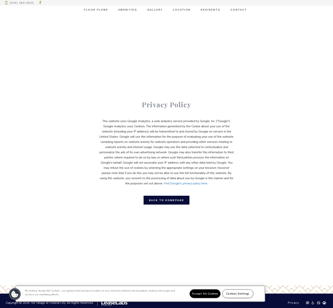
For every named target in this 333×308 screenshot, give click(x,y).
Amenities (127, 9)
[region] (140, 294)
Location (181, 9)
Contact (238, 9)
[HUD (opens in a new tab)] (307, 302)
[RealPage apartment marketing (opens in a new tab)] (112, 303)
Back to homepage (166, 200)
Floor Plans (96, 9)
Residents (210, 9)
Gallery (155, 9)
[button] (40, 2)
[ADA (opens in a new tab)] (313, 302)
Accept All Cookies (205, 294)
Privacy (293, 303)
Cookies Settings (237, 294)
